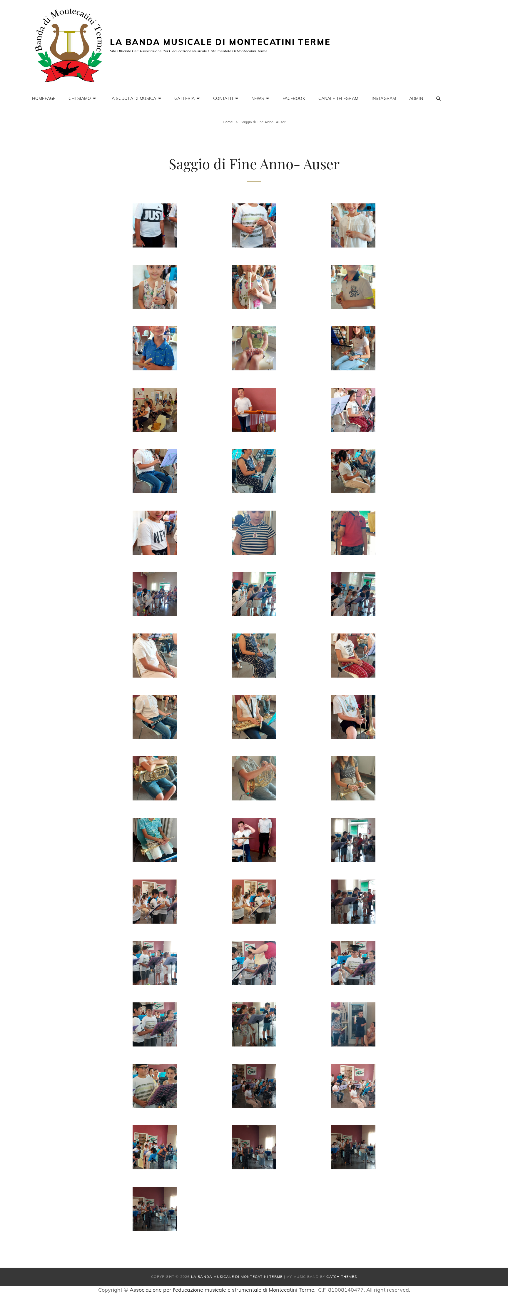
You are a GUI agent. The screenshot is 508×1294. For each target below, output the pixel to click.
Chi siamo (79, 98)
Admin (416, 98)
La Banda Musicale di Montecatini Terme (220, 42)
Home (228, 122)
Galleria (184, 98)
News (257, 98)
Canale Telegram (338, 98)
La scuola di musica (132, 98)
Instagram (384, 98)
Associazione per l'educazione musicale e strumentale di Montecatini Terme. (222, 1289)
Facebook (294, 98)
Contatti (223, 98)
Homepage (43, 98)
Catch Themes (341, 1276)
